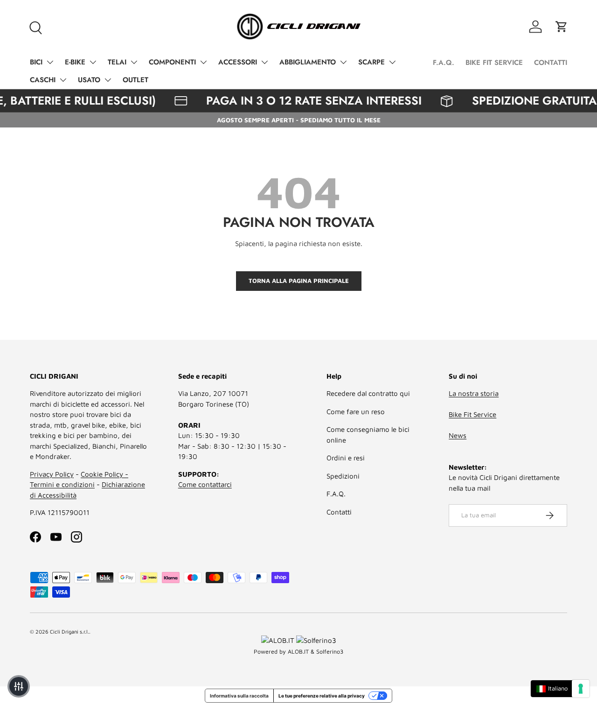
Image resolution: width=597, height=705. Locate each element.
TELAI (117, 62)
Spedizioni (343, 476)
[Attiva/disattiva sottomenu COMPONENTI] (203, 62)
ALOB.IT (298, 651)
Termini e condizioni (62, 484)
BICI (36, 62)
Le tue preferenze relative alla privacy (321, 695)
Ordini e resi (345, 458)
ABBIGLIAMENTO (307, 62)
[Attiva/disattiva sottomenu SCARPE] (392, 62)
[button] (561, 26)
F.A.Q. (443, 62)
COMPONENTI (172, 62)
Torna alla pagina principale (299, 280)
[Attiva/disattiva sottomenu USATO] (107, 79)
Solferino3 (329, 651)
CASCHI (43, 80)
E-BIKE (75, 62)
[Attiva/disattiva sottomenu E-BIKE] (92, 62)
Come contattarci (205, 484)
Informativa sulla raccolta (239, 695)
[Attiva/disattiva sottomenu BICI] (50, 62)
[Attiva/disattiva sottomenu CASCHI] (63, 79)
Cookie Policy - (104, 474)
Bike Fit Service (472, 414)
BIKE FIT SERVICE (494, 62)
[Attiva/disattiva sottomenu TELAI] (133, 62)
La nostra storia (474, 393)
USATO (89, 80)
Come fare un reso (355, 412)
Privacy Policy (52, 474)
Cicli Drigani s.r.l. (69, 631)
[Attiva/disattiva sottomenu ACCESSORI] (264, 62)
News (457, 435)
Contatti (339, 512)
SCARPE (371, 62)
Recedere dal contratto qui (368, 393)
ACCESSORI (237, 62)
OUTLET (135, 80)
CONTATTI (550, 62)
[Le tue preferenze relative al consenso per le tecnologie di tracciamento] (581, 689)
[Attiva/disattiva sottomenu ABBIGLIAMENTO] (343, 62)
